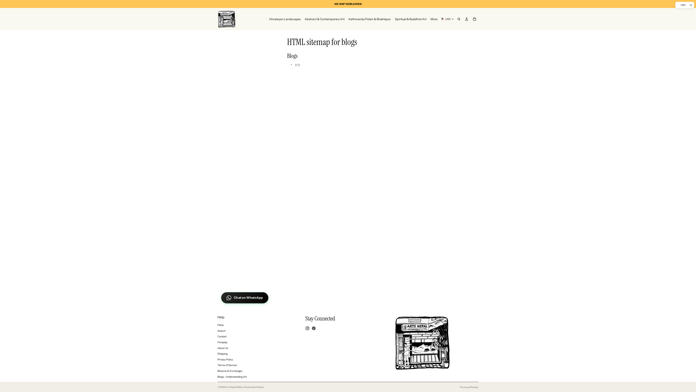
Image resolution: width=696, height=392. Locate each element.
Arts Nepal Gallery (234, 387)
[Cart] (474, 19)
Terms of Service (227, 365)
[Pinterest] (314, 328)
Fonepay (222, 342)
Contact (222, 336)
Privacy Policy (225, 359)
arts (297, 64)
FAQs (221, 325)
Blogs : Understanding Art (232, 376)
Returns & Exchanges (230, 371)
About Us (223, 348)
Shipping (222, 353)
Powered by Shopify (254, 387)
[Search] (459, 19)
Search (221, 330)
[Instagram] (307, 328)
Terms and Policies (469, 387)
